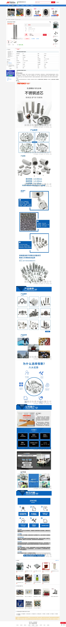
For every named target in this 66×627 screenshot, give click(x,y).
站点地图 (29, 625)
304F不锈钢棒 (52, 613)
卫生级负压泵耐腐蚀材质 (45, 596)
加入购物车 (33, 38)
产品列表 (9, 19)
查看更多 (10, 68)
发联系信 (27, 38)
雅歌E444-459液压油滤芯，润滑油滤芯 (29, 16)
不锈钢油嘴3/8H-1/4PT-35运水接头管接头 (58, 36)
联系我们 (21, 625)
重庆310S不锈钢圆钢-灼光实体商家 (11, 16)
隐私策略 (33, 625)
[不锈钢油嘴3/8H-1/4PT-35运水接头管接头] (55, 33)
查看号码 (44, 34)
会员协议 (37, 625)
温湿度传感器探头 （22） (11, 53)
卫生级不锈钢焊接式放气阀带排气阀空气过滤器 (39, 16)
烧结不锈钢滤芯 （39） (10, 51)
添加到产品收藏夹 (9, 79)
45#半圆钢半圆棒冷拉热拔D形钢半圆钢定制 (21, 16)
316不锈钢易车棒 (33, 613)
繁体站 (44, 625)
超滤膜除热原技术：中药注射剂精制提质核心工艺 (39, 596)
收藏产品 (9, 44)
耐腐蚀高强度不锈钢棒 (34, 623)
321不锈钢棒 (43, 613)
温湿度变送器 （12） (10, 52)
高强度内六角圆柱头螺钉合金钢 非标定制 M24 (56, 596)
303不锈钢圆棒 (18, 613)
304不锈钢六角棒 (28, 613)
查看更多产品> (57, 560)
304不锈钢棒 (47, 613)
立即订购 (37, 38)
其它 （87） (9, 57)
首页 (6, 19)
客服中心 (25, 625)
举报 (13, 44)
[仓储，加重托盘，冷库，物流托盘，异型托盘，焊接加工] (55, 40)
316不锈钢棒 (56, 613)
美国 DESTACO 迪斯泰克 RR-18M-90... (29, 596)
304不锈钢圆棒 (23, 613)
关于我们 (17, 625)
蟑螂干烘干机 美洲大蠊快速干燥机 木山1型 (58, 28)
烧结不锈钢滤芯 (12, 19)
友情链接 (48, 625)
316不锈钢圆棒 (18, 614)
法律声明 (41, 625)
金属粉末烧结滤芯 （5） (11, 56)
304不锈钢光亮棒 (38, 613)
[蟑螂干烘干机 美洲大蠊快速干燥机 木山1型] (55, 25)
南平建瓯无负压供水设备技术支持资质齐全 (21, 596)
